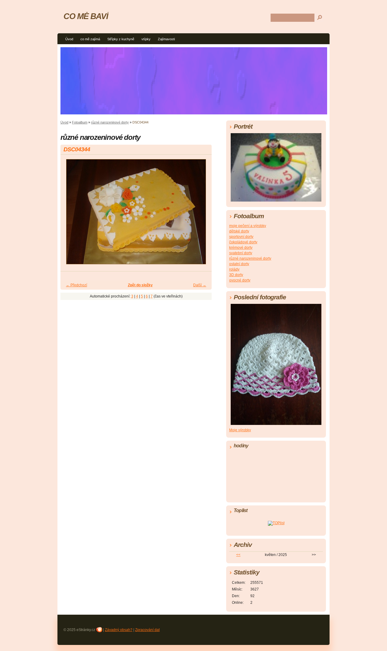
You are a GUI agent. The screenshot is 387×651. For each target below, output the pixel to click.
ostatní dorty (239, 264)
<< (238, 555)
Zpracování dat (147, 630)
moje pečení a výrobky (247, 226)
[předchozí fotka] (70, 214)
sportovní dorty (241, 237)
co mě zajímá (90, 39)
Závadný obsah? (118, 630)
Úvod (69, 39)
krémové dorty (240, 247)
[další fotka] (202, 214)
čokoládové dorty (243, 242)
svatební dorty (240, 253)
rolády (234, 269)
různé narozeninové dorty (110, 122)
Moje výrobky (240, 430)
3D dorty (236, 275)
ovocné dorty (239, 280)
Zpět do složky (140, 285)
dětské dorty (239, 231)
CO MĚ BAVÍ (85, 16)
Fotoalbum (79, 122)
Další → (199, 285)
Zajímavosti (166, 39)
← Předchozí (76, 285)
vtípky (146, 39)
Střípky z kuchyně (120, 39)
